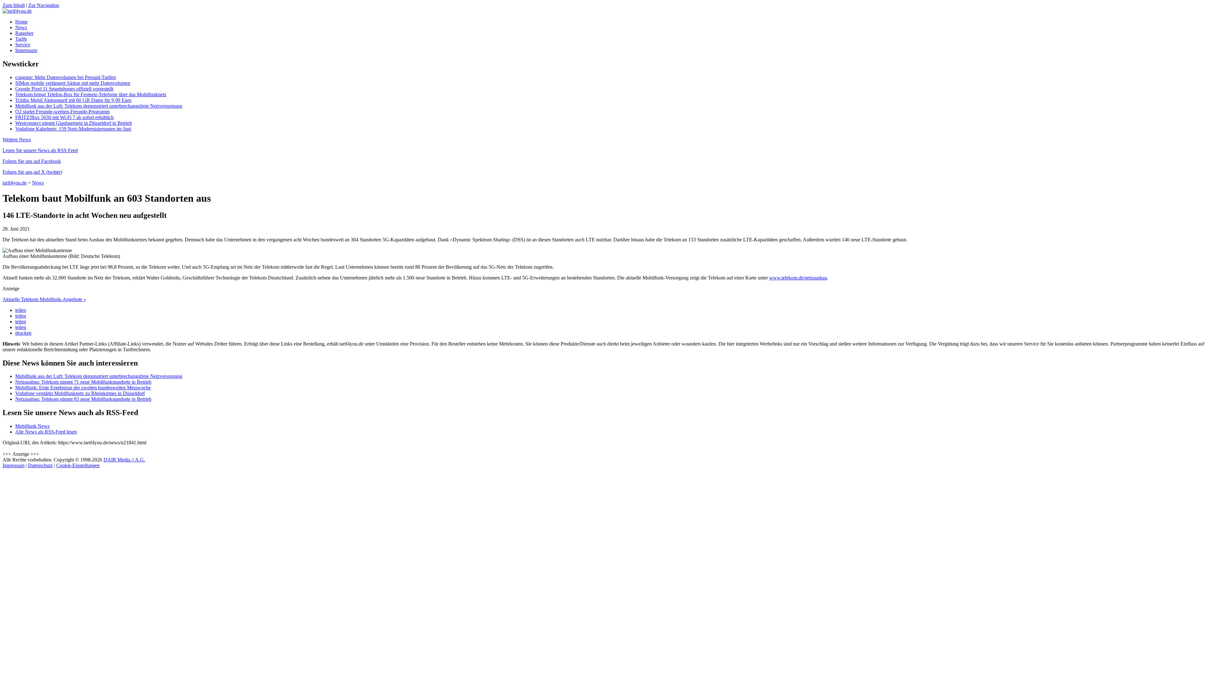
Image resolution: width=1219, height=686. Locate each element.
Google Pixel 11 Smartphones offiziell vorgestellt (64, 88)
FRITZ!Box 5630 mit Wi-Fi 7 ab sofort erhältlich (64, 117)
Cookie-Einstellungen (78, 465)
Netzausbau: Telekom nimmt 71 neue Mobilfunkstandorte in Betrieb (83, 382)
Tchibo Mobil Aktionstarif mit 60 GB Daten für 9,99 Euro (73, 100)
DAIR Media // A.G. (124, 459)
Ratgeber (24, 33)
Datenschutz (40, 465)
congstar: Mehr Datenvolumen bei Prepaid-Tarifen (65, 77)
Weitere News (17, 139)
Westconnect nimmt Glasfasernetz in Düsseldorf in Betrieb (73, 123)
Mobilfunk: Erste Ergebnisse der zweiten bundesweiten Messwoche (83, 387)
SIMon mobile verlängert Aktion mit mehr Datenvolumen (72, 83)
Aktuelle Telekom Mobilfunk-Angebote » (44, 299)
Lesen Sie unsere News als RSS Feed (40, 150)
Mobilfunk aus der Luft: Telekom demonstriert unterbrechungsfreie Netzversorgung (98, 106)
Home (21, 21)
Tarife (21, 39)
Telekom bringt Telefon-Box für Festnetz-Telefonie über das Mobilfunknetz (90, 94)
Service (22, 44)
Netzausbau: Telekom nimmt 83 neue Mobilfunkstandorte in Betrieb (83, 399)
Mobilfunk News (32, 426)
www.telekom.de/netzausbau (798, 277)
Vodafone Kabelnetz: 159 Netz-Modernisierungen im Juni (73, 128)
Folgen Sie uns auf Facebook (32, 161)
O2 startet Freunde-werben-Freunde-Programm (62, 111)
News (21, 27)
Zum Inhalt (14, 5)
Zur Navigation (43, 5)
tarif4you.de (15, 182)
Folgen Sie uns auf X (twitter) (32, 172)
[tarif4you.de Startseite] (17, 11)
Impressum (26, 50)
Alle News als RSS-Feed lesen (46, 431)
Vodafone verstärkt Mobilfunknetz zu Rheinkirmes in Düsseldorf (80, 393)
